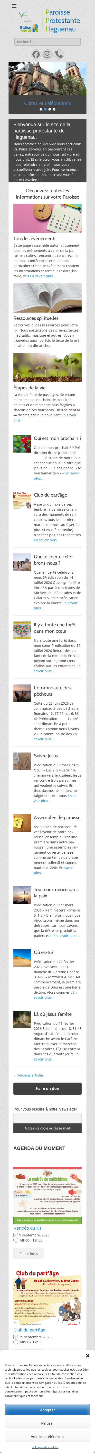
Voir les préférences (47, 1436)
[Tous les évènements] (47, 227)
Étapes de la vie (29, 397)
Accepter (47, 1409)
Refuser (47, 1423)
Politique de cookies (45, 1447)
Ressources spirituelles (35, 327)
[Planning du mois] (47, 83)
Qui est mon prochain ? (58, 447)
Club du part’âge (50, 504)
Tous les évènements (34, 248)
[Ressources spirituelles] (47, 307)
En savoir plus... (43, 285)
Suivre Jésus (46, 765)
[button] (87, 1355)
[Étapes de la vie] (47, 376)
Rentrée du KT (27, 1237)
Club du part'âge (29, 1339)
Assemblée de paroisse (57, 827)
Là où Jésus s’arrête (53, 1023)
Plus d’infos (28, 1262)
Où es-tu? (44, 961)
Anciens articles (28, 1084)
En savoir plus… (46, 549)
